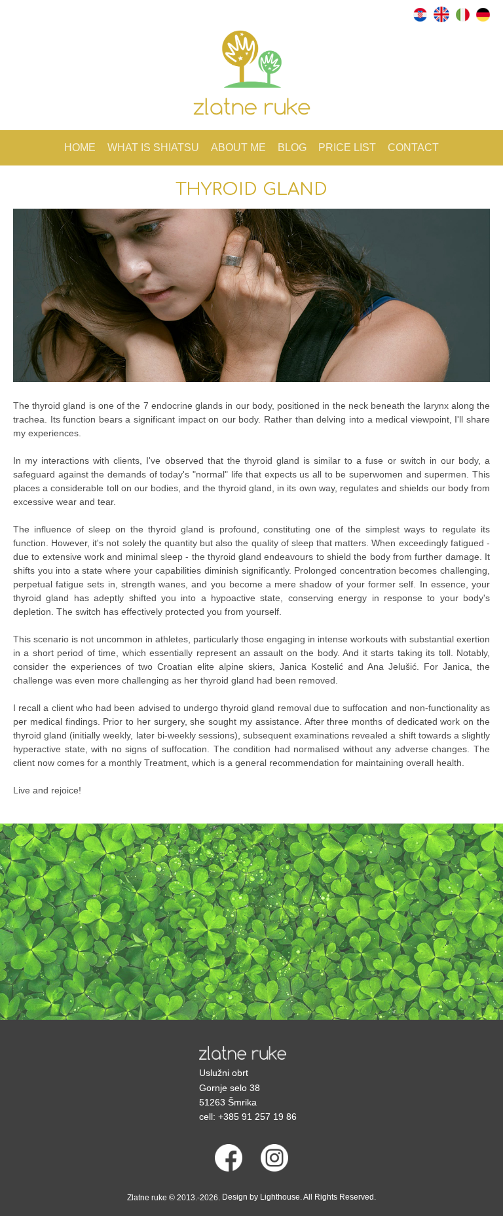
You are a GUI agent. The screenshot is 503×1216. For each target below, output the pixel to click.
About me (238, 147)
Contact (413, 147)
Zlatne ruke (147, 1197)
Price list (347, 147)
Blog (292, 147)
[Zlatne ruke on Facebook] (228, 1157)
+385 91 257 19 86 (257, 1116)
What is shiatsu (153, 147)
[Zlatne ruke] (242, 1055)
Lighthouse (280, 1197)
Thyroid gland (251, 189)
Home (80, 147)
